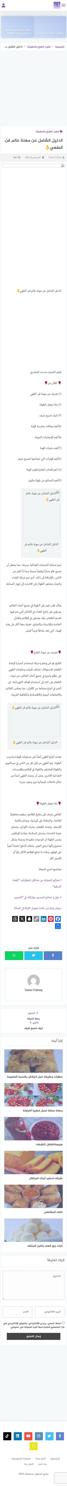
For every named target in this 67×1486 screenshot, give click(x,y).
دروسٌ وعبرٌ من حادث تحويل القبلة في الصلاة (37, 908)
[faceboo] (60, 1436)
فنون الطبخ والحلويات (47, 132)
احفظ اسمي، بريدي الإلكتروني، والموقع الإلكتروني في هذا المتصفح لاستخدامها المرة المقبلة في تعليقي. (33, 1325)
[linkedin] (18, 1436)
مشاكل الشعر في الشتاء (50, 33)
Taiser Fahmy (55, 157)
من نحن (42, 1464)
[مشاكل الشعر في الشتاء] (50, 27)
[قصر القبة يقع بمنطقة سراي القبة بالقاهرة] (17, 27)
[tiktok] (7, 1436)
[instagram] (39, 1436)
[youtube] (28, 1436)
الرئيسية (55, 1459)
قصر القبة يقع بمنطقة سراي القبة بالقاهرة (17, 32)
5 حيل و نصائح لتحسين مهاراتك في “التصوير (37, 897)
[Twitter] (49, 1436)
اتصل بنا (28, 1464)
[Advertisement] (33, 91)
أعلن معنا (41, 1459)
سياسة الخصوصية (21, 1459)
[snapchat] (33, 1446)
